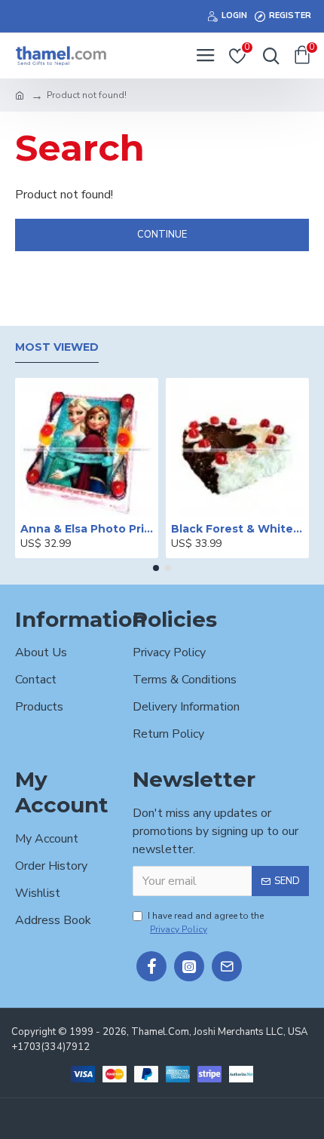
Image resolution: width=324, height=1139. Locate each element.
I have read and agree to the (206, 922)
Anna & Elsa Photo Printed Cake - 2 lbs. (86, 529)
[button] (156, 568)
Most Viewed (57, 347)
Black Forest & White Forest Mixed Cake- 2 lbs (237, 529)
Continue (162, 234)
